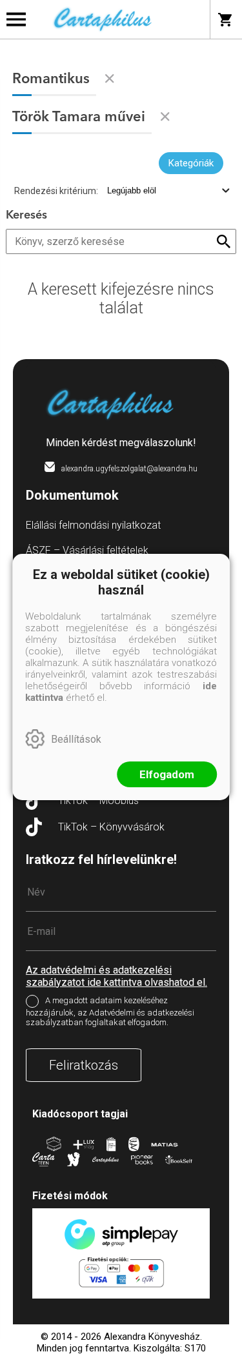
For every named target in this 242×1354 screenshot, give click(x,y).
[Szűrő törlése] (109, 78)
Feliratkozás (83, 1065)
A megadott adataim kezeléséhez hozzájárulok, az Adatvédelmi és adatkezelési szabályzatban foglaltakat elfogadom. (110, 1011)
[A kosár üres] (226, 19)
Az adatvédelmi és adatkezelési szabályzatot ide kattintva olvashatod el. (116, 976)
